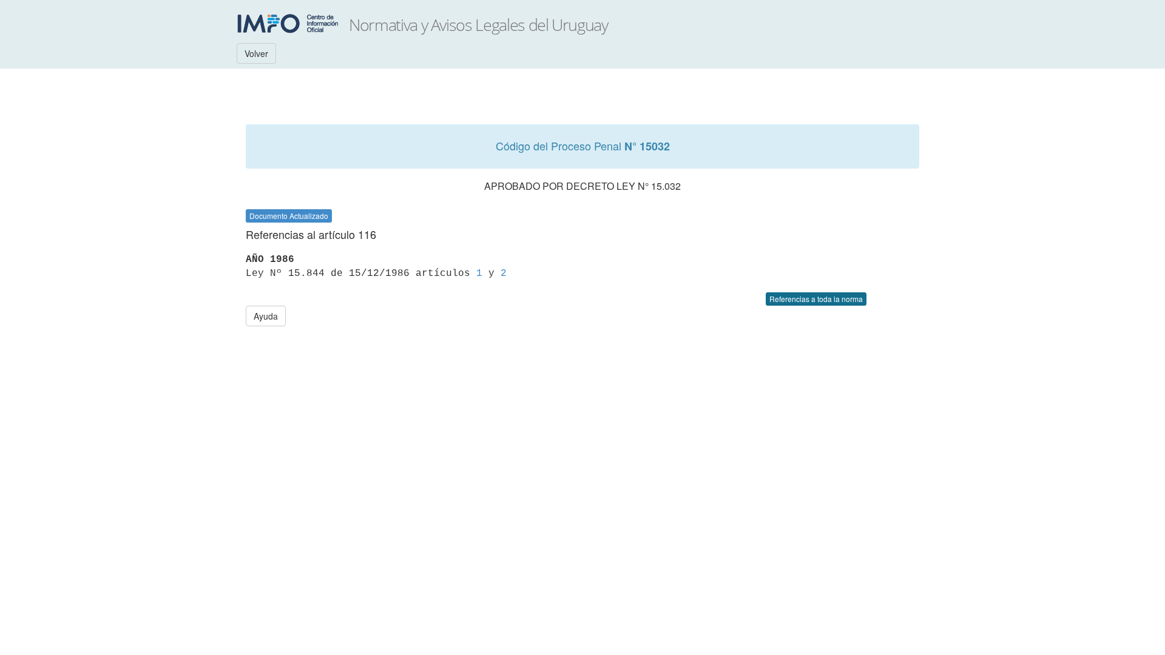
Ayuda (266, 316)
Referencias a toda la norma (816, 299)
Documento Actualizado (288, 215)
